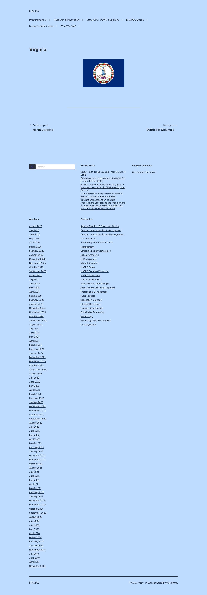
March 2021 (35, 488)
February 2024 (36, 349)
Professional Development (94, 291)
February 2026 (36, 251)
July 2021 (34, 472)
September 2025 (37, 271)
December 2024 (37, 308)
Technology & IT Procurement (96, 320)
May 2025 (34, 287)
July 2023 (34, 377)
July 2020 (34, 521)
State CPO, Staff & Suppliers (103, 19)
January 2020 (36, 545)
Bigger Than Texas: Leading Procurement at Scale (103, 173)
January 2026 (36, 255)
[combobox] (52, 166)
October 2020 (36, 508)
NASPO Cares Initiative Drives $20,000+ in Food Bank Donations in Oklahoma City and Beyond (103, 187)
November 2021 (37, 459)
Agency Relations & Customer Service (100, 226)
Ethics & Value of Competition (96, 251)
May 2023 (34, 386)
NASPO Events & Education (95, 271)
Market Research (89, 263)
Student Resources (90, 304)
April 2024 (34, 341)
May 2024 (34, 337)
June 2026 (34, 234)
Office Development (91, 279)
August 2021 (35, 468)
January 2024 (36, 353)
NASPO (34, 11)
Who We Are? (68, 26)
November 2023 (37, 361)
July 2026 (34, 230)
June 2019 (34, 558)
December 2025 (37, 259)
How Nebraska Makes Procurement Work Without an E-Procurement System (102, 195)
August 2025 (35, 275)
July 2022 (34, 427)
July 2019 (34, 553)
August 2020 (35, 517)
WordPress (171, 583)
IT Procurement (89, 259)
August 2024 (35, 324)
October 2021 (36, 463)
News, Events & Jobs (41, 26)
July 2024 (34, 328)
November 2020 (37, 504)
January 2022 (36, 451)
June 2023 (34, 382)
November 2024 (37, 312)
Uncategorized (88, 324)
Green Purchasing (90, 255)
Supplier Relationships (92, 308)
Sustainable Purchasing (92, 312)
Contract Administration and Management (102, 234)
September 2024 (37, 320)
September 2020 (37, 513)
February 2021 (36, 492)
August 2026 (35, 226)
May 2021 (34, 480)
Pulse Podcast (88, 296)
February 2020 (36, 541)
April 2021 (34, 484)
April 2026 (34, 242)
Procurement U (37, 19)
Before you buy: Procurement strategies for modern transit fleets (103, 179)
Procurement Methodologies (95, 283)
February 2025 (36, 300)
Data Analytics (88, 238)
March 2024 (35, 345)
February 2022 (36, 447)
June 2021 (34, 476)
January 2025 (36, 304)
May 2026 (34, 238)
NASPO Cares (88, 267)
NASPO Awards (135, 19)
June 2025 (34, 283)
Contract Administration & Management (101, 230)
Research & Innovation (66, 19)
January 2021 (36, 496)
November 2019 (37, 549)
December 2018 (37, 566)
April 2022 (34, 439)
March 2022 (35, 443)
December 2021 (37, 455)
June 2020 (34, 525)
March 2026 (35, 246)
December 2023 (37, 357)
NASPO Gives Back (90, 275)
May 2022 (34, 435)
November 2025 (37, 263)
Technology (87, 316)
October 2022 (36, 414)
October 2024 (36, 316)
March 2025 (35, 296)
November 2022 (37, 410)
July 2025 (34, 279)
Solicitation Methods (91, 300)
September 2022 (37, 418)
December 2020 (37, 500)
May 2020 (34, 529)
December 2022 (37, 406)
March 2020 (35, 537)
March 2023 (35, 394)
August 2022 (35, 422)
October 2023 (36, 365)
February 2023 (36, 398)
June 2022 (34, 431)
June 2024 (34, 332)
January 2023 (36, 402)
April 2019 (34, 562)
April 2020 (34, 533)
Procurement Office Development (98, 287)
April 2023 (34, 390)
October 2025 (36, 267)
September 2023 (37, 369)
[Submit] (32, 166)
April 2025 (34, 291)
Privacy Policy (136, 583)
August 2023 (35, 373)
